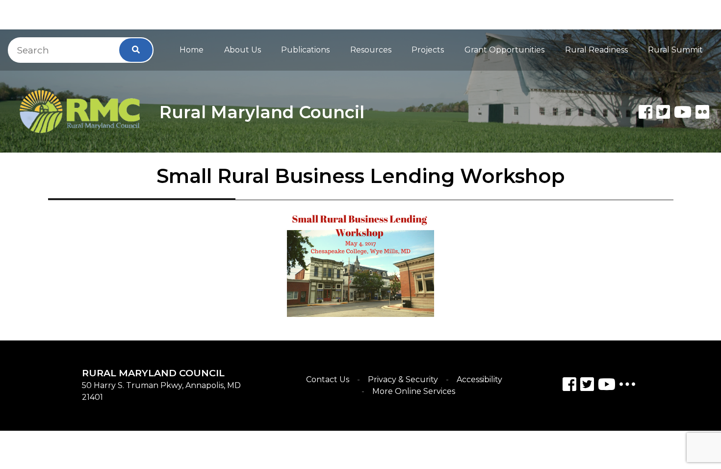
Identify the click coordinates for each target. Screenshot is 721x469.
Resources (370, 49)
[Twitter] (663, 112)
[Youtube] (683, 112)
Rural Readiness (596, 49)
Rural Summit (675, 49)
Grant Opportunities (504, 49)
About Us (242, 49)
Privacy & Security (403, 379)
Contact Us (327, 379)
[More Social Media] (627, 386)
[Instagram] (587, 385)
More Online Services (413, 391)
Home (192, 49)
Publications (305, 49)
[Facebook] (645, 112)
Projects (428, 49)
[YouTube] (607, 385)
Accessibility (479, 379)
